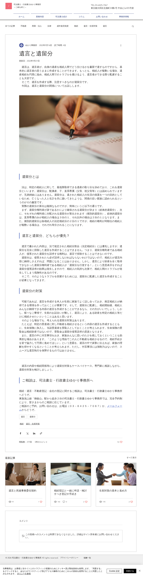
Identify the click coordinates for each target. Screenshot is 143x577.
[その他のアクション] (120, 45)
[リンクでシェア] (41, 433)
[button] (133, 26)
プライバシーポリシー (69, 558)
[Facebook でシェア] (20, 433)
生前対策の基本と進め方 (113, 490)
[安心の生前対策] (116, 474)
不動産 (23, 26)
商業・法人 (37, 26)
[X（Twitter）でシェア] (27, 433)
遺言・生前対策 (90, 26)
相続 (76, 26)
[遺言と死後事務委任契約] (25, 474)
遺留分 (32, 416)
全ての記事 (10, 26)
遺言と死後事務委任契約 (22, 490)
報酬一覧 (87, 558)
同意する (130, 570)
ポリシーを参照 (24, 573)
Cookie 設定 (114, 570)
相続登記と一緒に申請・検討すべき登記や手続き (70, 492)
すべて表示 (131, 457)
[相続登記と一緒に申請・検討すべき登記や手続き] (71, 474)
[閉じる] (139, 571)
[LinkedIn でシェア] (34, 433)
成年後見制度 (63, 26)
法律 (49, 26)
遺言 (105, 26)
